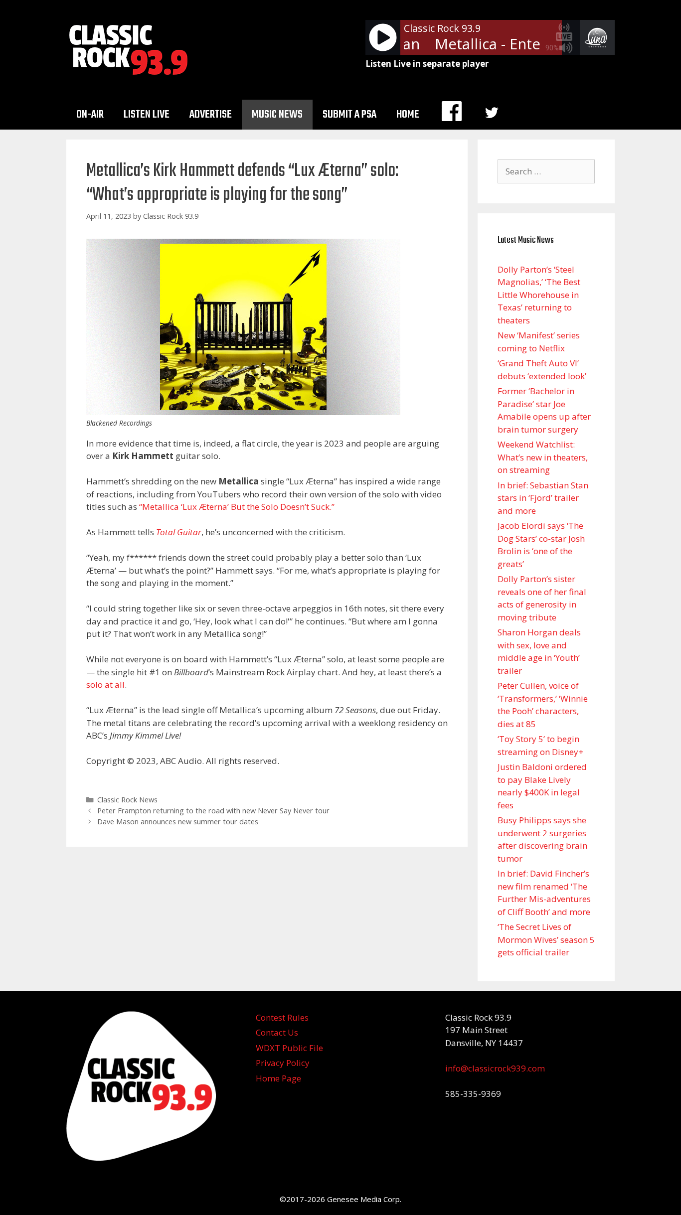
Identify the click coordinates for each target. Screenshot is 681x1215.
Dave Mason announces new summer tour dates (177, 821)
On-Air (90, 115)
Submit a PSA (349, 115)
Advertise (210, 115)
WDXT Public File (289, 1048)
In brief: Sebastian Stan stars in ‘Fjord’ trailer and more (543, 497)
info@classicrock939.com (495, 1068)
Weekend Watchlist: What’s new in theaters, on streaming (543, 457)
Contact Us (277, 1032)
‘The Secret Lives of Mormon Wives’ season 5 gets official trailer (546, 939)
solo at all (105, 684)
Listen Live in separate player (427, 63)
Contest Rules (282, 1017)
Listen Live (147, 115)
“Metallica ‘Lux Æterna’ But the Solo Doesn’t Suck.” (237, 506)
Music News (277, 115)
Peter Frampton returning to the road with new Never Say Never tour (213, 810)
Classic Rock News (127, 799)
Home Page (278, 1078)
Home (407, 115)
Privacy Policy (283, 1062)
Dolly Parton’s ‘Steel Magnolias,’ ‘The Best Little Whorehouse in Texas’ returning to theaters (539, 295)
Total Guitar (178, 532)
